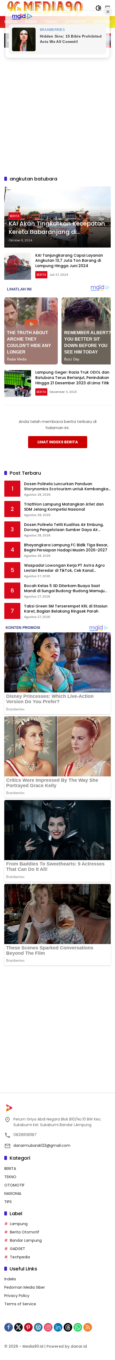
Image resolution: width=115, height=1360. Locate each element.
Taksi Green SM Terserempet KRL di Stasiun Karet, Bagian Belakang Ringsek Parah (66, 609)
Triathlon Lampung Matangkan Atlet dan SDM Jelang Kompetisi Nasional (64, 507)
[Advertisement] (57, 110)
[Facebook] (8, 1327)
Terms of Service (20, 1304)
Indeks (10, 1279)
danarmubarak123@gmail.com (41, 1145)
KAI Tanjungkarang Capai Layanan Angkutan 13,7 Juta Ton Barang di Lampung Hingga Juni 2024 (69, 260)
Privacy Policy (16, 1295)
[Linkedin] (58, 1327)
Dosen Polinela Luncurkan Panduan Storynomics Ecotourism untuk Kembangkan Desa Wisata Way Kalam (67, 486)
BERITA (14, 216)
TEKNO (10, 1177)
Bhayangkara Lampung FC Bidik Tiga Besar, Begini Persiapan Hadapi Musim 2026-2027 (66, 548)
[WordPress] (38, 1327)
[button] (98, 8)
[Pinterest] (28, 1327)
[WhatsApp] (78, 1327)
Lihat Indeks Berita (57, 442)
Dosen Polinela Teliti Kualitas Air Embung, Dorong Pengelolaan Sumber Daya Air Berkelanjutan (63, 527)
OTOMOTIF (14, 1185)
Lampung (19, 1223)
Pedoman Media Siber (24, 1287)
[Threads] (68, 1327)
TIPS (8, 1201)
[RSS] (87, 1327)
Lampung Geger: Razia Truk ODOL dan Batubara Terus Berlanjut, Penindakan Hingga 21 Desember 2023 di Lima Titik (72, 377)
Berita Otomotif (24, 1232)
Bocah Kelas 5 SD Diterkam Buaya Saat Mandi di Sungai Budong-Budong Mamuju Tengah (64, 588)
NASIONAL (13, 1193)
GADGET (17, 1248)
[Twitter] (18, 1327)
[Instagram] (48, 1327)
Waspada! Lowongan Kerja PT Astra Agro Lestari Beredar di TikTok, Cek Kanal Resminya (64, 568)
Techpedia (20, 1257)
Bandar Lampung (26, 1240)
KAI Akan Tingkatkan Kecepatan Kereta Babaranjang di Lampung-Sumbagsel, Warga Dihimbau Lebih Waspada (57, 228)
